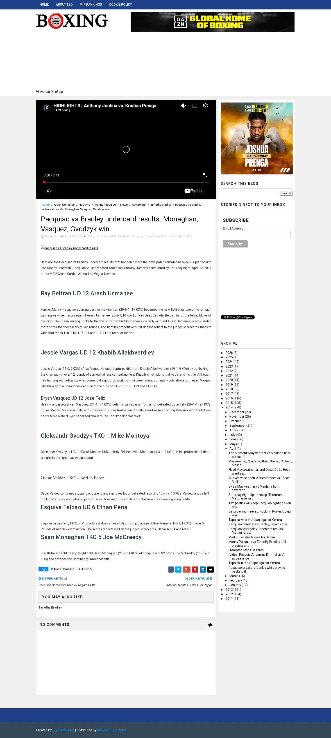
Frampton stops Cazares (246, 550)
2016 (230, 398)
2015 (230, 403)
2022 (230, 371)
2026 (230, 353)
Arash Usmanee (64, 204)
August (234, 430)
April (233, 448)
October (235, 421)
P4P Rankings (91, 4)
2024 (230, 361)
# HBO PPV (85, 569)
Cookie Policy (120, 4)
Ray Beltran (139, 204)
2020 (230, 380)
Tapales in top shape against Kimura (254, 563)
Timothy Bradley (161, 204)
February (236, 580)
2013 (230, 589)
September (237, 425)
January (235, 585)
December (237, 412)
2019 (230, 384)
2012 (230, 594)
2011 (230, 598)
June (233, 439)
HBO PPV (84, 204)
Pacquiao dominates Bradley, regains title (258, 524)
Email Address (233, 228)
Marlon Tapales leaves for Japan (252, 537)
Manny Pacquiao (105, 204)
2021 (230, 375)
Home (44, 4)
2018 (230, 389)
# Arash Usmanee (62, 569)
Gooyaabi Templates (111, 730)
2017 (230, 393)
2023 (230, 366)
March (234, 576)
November (237, 416)
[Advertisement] (72, 59)
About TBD (64, 4)
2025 (230, 357)
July (232, 435)
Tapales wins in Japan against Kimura (255, 520)
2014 (230, 407)
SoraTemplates (63, 730)
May (232, 444)
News (124, 204)
